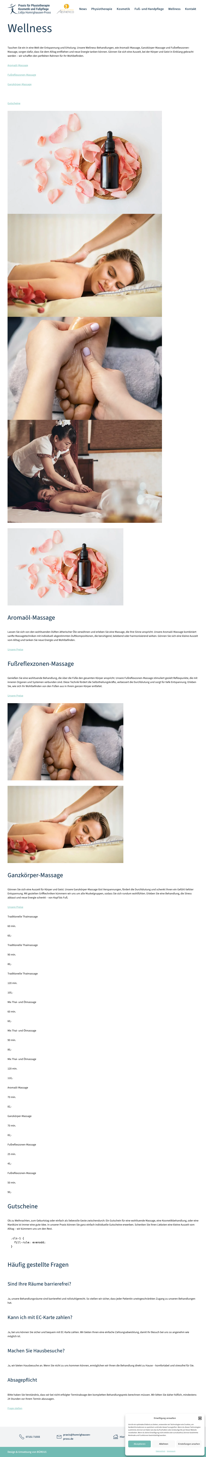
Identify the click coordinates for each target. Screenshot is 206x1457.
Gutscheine (14, 103)
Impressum (171, 1451)
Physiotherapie (101, 9)
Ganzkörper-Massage (20, 84)
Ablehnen (163, 1444)
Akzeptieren (139, 1444)
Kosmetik (123, 9)
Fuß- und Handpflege (149, 9)
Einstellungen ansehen (189, 1444)
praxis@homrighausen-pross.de (77, 1437)
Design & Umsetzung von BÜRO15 (27, 1452)
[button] (199, 1418)
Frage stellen (15, 1408)
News (83, 9)
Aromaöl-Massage (18, 65)
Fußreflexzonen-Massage (22, 75)
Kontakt (190, 9)
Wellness (174, 9)
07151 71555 (33, 1437)
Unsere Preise (15, 649)
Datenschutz (160, 1451)
